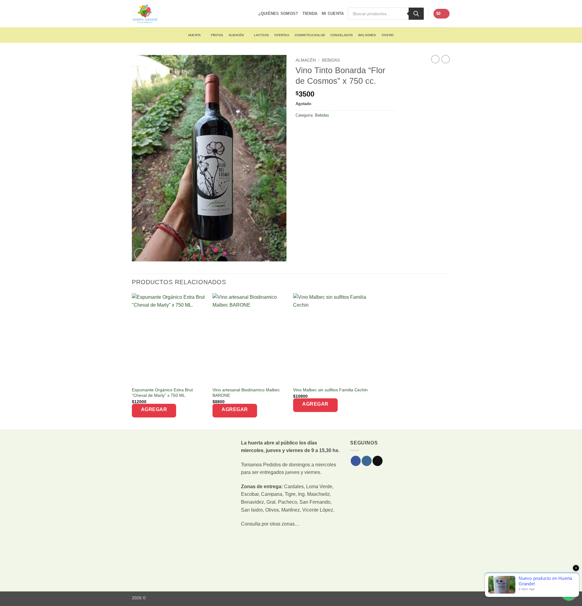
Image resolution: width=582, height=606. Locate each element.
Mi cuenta (333, 13)
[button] (441, 14)
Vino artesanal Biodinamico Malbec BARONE (246, 392)
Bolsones (367, 35)
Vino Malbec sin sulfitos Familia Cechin (330, 389)
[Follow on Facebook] (356, 461)
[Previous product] (445, 59)
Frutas (217, 35)
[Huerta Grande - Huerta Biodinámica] (145, 13)
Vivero (388, 35)
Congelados (341, 35)
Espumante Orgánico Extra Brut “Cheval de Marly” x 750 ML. (162, 392)
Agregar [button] (154, 409)
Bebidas (331, 60)
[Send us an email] (378, 461)
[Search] (416, 14)
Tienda (310, 13)
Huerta (194, 35)
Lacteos (261, 35)
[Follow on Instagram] (367, 461)
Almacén (236, 35)
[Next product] (435, 59)
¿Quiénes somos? (278, 13)
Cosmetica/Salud (310, 35)
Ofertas (281, 35)
